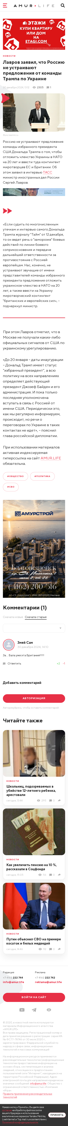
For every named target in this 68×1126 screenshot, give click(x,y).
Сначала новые (13, 617)
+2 (58, 663)
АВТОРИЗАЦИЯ (34, 698)
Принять (57, 1115)
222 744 (13, 977)
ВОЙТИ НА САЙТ (34, 997)
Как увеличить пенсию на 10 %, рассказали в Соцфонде (31, 867)
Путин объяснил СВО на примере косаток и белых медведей (33, 941)
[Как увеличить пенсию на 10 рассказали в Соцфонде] (60, 875)
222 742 (45, 977)
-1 (64, 663)
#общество (15, 476)
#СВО (11, 487)
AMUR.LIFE (51, 458)
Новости (9, 56)
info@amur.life (13, 982)
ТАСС (47, 172)
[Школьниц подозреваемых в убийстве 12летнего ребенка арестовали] (60, 800)
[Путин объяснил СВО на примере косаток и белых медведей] (60, 949)
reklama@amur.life (48, 982)
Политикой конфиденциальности (20, 1122)
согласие (7, 1110)
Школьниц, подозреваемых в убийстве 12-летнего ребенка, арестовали (31, 790)
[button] (49, 1009)
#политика (42, 476)
